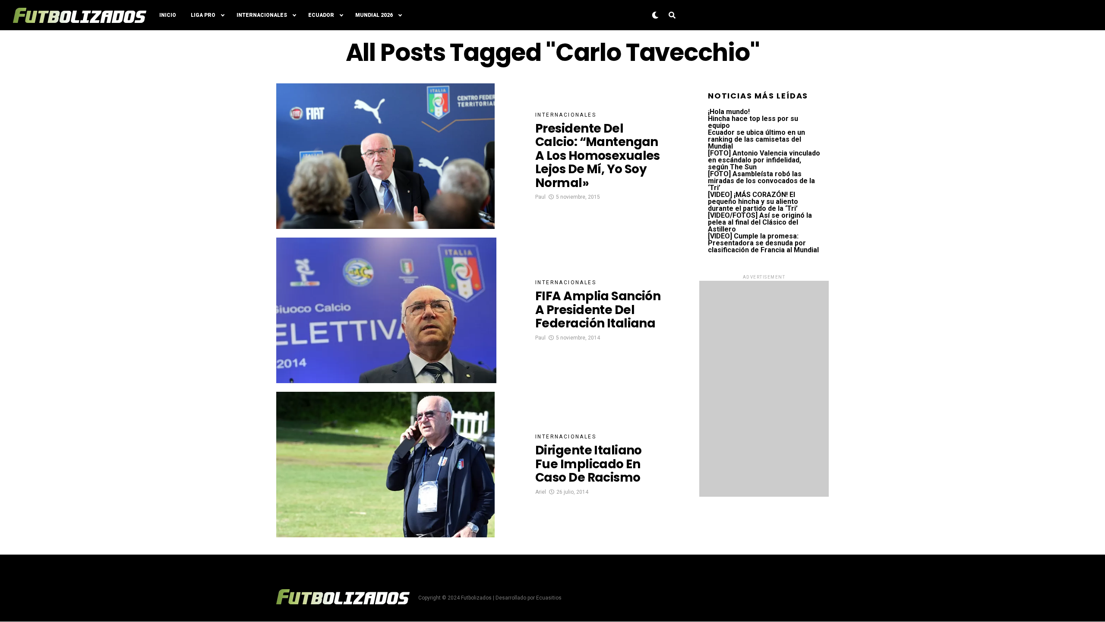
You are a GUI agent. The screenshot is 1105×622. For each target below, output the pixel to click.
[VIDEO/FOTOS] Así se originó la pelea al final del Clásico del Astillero (760, 222)
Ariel (540, 492)
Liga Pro (203, 15)
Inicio (167, 15)
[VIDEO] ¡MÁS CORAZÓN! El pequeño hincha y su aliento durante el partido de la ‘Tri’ (753, 201)
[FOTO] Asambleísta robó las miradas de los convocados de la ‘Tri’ (761, 181)
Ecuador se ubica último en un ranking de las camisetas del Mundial (756, 139)
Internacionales (262, 15)
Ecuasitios (549, 598)
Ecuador (321, 15)
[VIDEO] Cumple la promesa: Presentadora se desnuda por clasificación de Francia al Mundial (763, 243)
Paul (540, 197)
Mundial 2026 (374, 15)
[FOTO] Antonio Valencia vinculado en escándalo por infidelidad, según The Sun (764, 160)
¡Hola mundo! (729, 112)
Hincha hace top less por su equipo (753, 122)
